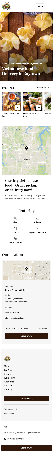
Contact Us (9, 385)
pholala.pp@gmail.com (15, 319)
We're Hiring (9, 378)
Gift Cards (9, 381)
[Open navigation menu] (47, 6)
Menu (40, 6)
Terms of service (11, 409)
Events (7, 374)
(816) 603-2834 (12, 313)
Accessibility (9, 413)
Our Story (9, 370)
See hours (43, 328)
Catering (8, 389)
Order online (26, 336)
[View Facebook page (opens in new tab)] (5, 426)
